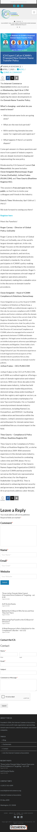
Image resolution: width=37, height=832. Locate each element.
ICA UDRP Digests (27, 813)
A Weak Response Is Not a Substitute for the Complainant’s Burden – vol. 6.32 (18, 629)
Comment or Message (9, 678)
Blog (21, 69)
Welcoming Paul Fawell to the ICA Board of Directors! (17, 621)
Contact (5, 748)
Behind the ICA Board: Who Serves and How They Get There (18, 612)
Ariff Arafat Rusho (9, 604)
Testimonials (7, 744)
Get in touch (18, 814)
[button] (34, 12)
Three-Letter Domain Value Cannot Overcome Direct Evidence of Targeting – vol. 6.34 (18, 595)
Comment (6, 522)
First (1, 657)
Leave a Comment (12, 72)
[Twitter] (12, 78)
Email (4, 560)
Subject (3, 669)
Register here (6, 215)
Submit (4, 706)
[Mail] (17, 78)
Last (21, 657)
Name (4, 549)
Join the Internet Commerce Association (16, 753)
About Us (12, 813)
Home (6, 813)
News (18, 813)
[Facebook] (8, 78)
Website (5, 571)
